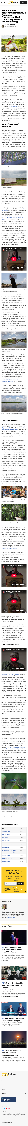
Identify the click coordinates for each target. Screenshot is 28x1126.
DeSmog (15, 2)
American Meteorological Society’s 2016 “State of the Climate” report (12, 217)
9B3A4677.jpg (6, 834)
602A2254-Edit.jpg (7, 844)
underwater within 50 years (9, 548)
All (13, 887)
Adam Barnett (6, 954)
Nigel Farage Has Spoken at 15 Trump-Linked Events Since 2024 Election (12, 949)
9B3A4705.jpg (6, 831)
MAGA (6, 960)
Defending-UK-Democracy (11, 996)
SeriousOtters (9, 1122)
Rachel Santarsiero (7, 1057)
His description (13, 106)
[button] (14, 1081)
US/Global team (15, 889)
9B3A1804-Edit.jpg (7, 837)
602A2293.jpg (6, 861)
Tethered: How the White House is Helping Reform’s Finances (12, 985)
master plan (15, 483)
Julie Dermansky (11, 24)
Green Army (7, 676)
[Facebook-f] (2, 1108)
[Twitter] (4, 1108)
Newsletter (4, 1106)
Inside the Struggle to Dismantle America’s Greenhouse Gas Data (11, 1053)
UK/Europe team (15, 891)
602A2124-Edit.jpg (7, 847)
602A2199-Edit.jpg (7, 858)
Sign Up (20, 883)
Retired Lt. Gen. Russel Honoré (10, 674)
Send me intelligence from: (7, 889)
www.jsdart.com (11, 917)
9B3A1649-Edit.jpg (7, 841)
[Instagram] (9, 1108)
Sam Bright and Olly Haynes (9, 989)
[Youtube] (6, 1108)
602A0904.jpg (6, 855)
